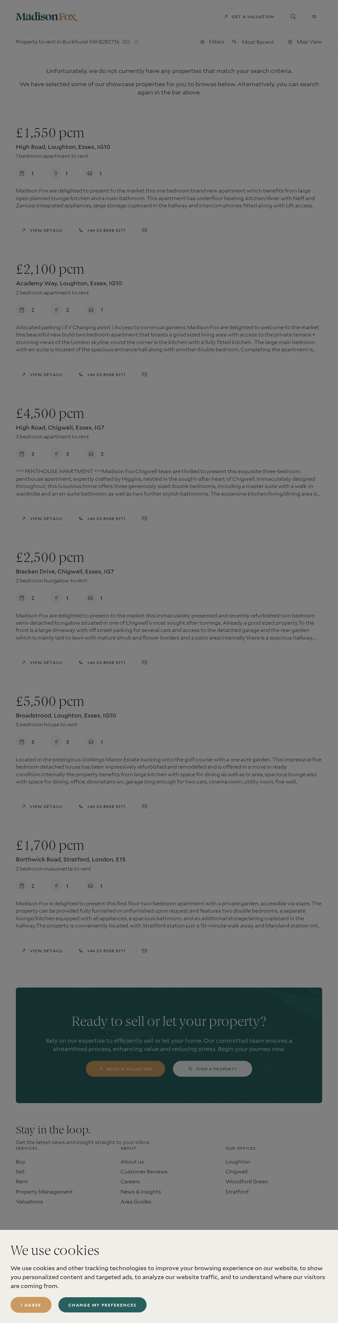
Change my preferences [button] (102, 1304)
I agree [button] (31, 1304)
